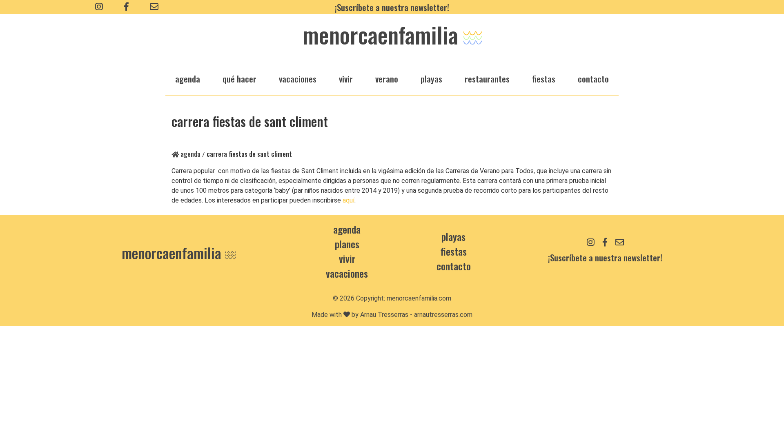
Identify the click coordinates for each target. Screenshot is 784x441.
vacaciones (297, 78)
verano (386, 78)
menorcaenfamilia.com (419, 298)
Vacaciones (347, 273)
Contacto (593, 78)
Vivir (347, 258)
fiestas (543, 78)
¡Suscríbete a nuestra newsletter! (392, 7)
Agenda (189, 154)
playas (431, 78)
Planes (347, 243)
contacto (454, 265)
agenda (187, 78)
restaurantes (487, 78)
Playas (453, 236)
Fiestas (454, 251)
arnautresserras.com (443, 314)
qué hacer (239, 78)
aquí (348, 200)
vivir (346, 78)
